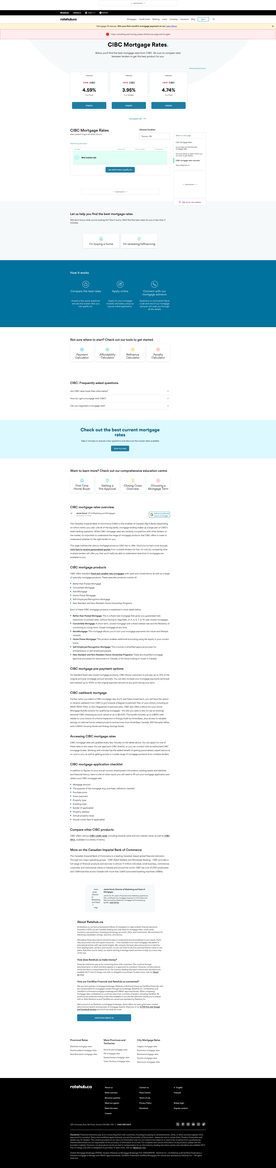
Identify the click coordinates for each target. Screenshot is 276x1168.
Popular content (181, 1108)
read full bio (114, 902)
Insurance (184, 19)
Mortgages (131, 19)
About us (109, 1087)
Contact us (144, 1087)
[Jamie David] (72, 515)
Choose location (147, 129)
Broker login (179, 1103)
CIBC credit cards (98, 835)
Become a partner (112, 1098)
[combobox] (154, 136)
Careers (108, 1113)
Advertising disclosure (197, 68)
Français (177, 1093)
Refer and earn (111, 1093)
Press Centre (145, 1093)
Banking (156, 19)
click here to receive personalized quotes (90, 549)
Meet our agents (112, 1103)
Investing (174, 19)
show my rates (120, 448)
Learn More (171, 26)
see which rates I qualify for (120, 170)
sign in (203, 19)
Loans (164, 19)
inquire (89, 105)
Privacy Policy (145, 1103)
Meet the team (111, 1108)
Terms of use (144, 1098)
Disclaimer (143, 1108)
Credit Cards (144, 19)
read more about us (104, 1017)
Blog (193, 19)
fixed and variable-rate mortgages (107, 573)
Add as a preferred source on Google (161, 515)
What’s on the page (183, 136)
